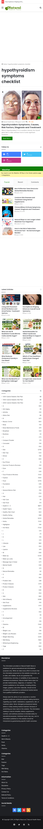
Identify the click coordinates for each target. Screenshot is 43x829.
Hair (4, 496)
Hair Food (6, 502)
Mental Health (7, 565)
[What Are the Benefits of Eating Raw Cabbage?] (11, 371)
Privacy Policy (6, 788)
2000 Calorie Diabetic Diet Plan (13, 403)
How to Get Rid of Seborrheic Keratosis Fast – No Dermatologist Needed (27, 231)
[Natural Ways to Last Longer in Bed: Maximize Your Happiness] (7, 222)
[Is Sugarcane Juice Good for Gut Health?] (32, 371)
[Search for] (41, 8)
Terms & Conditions (8, 798)
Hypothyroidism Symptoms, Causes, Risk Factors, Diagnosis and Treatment (21, 126)
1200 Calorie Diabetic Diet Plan (13, 396)
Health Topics (7, 509)
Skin (4, 596)
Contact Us (5, 792)
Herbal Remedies (8, 518)
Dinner (5, 456)
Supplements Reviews (10, 609)
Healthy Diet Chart (9, 512)
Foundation (6, 484)
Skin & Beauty (7, 599)
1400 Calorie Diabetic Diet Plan (13, 400)
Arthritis (5, 412)
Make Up (5, 555)
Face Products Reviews (10, 474)
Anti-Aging (6, 409)
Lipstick (5, 549)
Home (5, 64)
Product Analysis (8, 584)
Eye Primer (6, 462)
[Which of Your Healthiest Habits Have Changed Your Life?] (32, 349)
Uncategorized (7, 618)
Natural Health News (9, 122)
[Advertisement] (21, 35)
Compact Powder (8, 440)
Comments (35, 182)
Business (5, 434)
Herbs (5, 521)
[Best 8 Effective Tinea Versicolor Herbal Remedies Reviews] (7, 191)
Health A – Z (7, 506)
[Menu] (3, 8)
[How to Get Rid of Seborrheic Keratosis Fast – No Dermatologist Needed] (7, 231)
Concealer (6, 443)
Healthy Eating (7, 515)
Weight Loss (7, 630)
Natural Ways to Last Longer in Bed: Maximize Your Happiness (27, 221)
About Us (4, 782)
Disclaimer (5, 785)
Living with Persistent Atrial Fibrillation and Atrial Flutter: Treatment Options (11, 310)
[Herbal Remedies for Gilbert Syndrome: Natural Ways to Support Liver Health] (32, 324)
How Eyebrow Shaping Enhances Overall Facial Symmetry (23, 2)
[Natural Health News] (13, 7)
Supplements (7, 605)
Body (4, 424)
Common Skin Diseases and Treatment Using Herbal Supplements (25, 200)
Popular (7, 182)
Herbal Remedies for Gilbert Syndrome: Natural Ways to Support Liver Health (32, 335)
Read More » (7, 138)
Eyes (4, 468)
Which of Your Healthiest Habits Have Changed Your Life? (32, 358)
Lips (4, 546)
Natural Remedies (8, 571)
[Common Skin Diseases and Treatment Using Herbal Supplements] (7, 200)
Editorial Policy (6, 795)
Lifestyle (5, 543)
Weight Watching (8, 637)
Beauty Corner (7, 421)
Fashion (5, 478)
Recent (20, 182)
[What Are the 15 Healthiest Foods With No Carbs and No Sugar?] (11, 324)
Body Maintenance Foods (11, 428)
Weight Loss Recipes (9, 633)
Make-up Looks (8, 559)
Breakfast (6, 431)
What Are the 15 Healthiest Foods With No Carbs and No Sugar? (11, 334)
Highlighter (6, 524)
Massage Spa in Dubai (10, 562)
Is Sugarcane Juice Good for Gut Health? (32, 380)
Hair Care (6, 499)
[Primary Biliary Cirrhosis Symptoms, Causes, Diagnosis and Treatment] (7, 211)
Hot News (6, 527)
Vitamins (5, 624)
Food (4, 481)
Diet (4, 449)
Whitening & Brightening (10, 643)
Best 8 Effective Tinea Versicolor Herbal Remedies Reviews (26, 190)
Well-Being (6, 640)
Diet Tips (5, 453)
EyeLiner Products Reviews (11, 465)
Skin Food (6, 602)
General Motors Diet (9, 490)
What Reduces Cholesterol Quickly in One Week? (10, 358)
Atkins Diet (6, 415)
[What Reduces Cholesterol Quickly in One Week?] (11, 349)
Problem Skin (7, 580)
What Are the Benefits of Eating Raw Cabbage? (11, 380)
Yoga (4, 646)
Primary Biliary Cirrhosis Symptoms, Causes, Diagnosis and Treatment (28, 208)
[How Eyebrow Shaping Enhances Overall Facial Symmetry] (32, 299)
